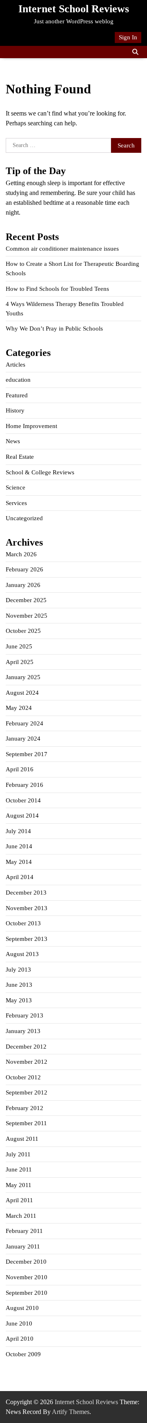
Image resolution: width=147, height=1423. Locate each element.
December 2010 (26, 1261)
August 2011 (22, 1138)
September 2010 (26, 1292)
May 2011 (18, 1185)
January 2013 (23, 1031)
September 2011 (26, 1123)
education (18, 379)
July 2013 (18, 969)
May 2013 (19, 1000)
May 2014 (19, 862)
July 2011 (18, 1154)
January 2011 (23, 1246)
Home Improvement (31, 426)
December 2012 (26, 1046)
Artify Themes (70, 1411)
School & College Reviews (40, 472)
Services (16, 503)
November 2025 (26, 615)
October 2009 (23, 1354)
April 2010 (19, 1338)
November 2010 (26, 1277)
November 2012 (26, 1061)
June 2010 (19, 1323)
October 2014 (23, 800)
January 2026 (23, 585)
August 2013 (22, 954)
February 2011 (24, 1231)
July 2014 (18, 831)
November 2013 (26, 908)
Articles (15, 364)
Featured (17, 395)
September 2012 (26, 1092)
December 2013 (26, 892)
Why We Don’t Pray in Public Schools (54, 328)
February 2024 (24, 723)
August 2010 (22, 1308)
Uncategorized (24, 518)
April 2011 (19, 1200)
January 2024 (23, 738)
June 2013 (19, 984)
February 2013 (24, 1015)
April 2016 (19, 769)
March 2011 (21, 1215)
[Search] (135, 52)
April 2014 (19, 877)
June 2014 (19, 846)
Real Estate (20, 456)
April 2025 (19, 662)
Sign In (128, 37)
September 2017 (26, 754)
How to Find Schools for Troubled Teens (57, 289)
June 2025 (19, 646)
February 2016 (24, 785)
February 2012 (24, 1108)
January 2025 (23, 677)
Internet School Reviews (73, 9)
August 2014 (22, 815)
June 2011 (19, 1169)
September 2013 (26, 939)
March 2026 (21, 554)
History (15, 410)
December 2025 (26, 600)
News (13, 441)
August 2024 (22, 692)
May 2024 (19, 708)
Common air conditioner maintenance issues (62, 248)
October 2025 (23, 631)
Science (15, 487)
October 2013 (23, 923)
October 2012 (23, 1077)
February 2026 (24, 569)
